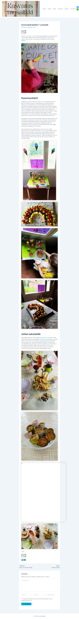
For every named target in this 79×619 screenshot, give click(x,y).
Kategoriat (60, 8)
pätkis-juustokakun (46, 339)
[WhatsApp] (77, 9)
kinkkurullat (42, 340)
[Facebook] (77, 7)
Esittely (49, 8)
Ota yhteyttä (73, 8)
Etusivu (44, 8)
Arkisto (54, 8)
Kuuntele (67, 8)
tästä (53, 115)
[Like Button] (23, 32)
